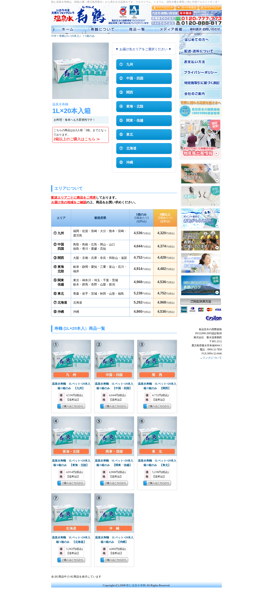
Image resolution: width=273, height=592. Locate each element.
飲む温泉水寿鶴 (136, 585)
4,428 (166, 257)
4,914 (142, 269)
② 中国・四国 (131, 78)
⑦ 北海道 (127, 148)
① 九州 (126, 64)
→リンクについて (211, 357)
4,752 (142, 257)
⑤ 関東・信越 (131, 120)
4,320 (166, 233)
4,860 (142, 311)
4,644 (142, 246)
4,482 (166, 269)
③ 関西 (126, 92)
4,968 (142, 282)
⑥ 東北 (126, 134)
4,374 (166, 246)
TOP (53, 35)
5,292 (142, 302)
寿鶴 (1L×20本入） (70, 35)
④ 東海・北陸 (131, 106)
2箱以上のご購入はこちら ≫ (77, 139)
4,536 (142, 233)
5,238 (142, 293)
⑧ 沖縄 (126, 162)
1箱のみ (90, 35)
